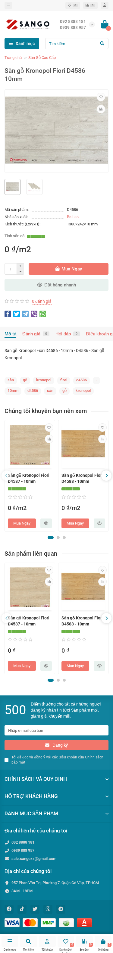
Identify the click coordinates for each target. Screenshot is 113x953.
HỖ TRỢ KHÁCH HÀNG (31, 796)
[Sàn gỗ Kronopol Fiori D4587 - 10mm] (30, 445)
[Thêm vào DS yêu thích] (101, 97)
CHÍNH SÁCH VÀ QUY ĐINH (36, 779)
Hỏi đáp (66, 334)
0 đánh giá (42, 301)
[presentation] (7, 475)
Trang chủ (13, 57)
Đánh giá (34, 334)
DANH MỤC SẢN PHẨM (31, 813)
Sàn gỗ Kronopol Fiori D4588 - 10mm (82, 478)
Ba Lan (73, 217)
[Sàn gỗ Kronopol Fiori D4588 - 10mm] (83, 445)
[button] (51, 537)
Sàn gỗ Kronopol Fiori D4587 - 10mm (28, 478)
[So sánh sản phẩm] (101, 109)
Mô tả (10, 334)
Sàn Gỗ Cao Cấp (42, 57)
